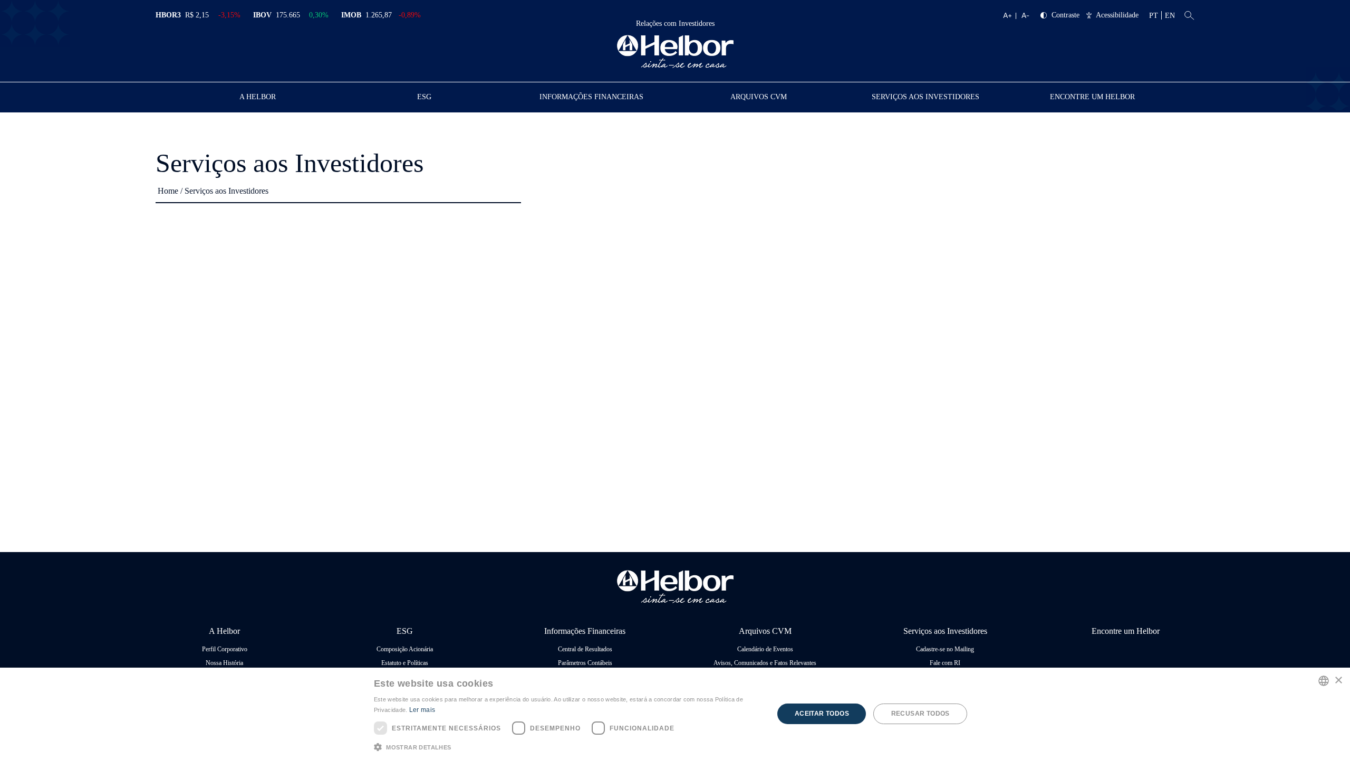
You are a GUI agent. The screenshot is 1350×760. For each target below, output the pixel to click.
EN (1170, 16)
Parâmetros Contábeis (585, 663)
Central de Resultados (585, 649)
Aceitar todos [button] (822, 713)
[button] (568, 746)
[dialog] (675, 714)
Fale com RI (945, 663)
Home (168, 190)
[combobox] (1323, 681)
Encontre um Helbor (1092, 97)
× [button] (1338, 681)
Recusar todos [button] (920, 713)
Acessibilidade (1117, 15)
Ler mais (422, 710)
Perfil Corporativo (224, 649)
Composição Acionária (405, 649)
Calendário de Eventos (765, 649)
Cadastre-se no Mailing (945, 649)
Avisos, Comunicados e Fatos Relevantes (764, 663)
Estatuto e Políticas (404, 663)
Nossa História (224, 663)
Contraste (1065, 15)
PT (1153, 16)
